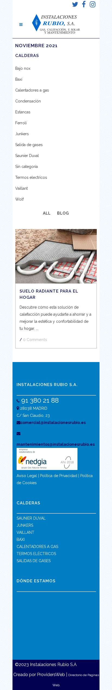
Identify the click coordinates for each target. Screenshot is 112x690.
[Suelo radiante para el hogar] (56, 256)
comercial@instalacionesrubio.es (53, 422)
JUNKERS (25, 525)
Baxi (18, 79)
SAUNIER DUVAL (31, 518)
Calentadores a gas (32, 90)
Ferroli (21, 123)
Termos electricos (31, 177)
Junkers (22, 134)
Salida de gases (29, 145)
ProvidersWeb (51, 674)
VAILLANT (25, 532)
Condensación (28, 101)
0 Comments (35, 340)
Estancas (22, 112)
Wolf (19, 199)
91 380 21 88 (39, 400)
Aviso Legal (27, 476)
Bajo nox (22, 68)
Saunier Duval (27, 155)
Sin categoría (26, 166)
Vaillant (21, 188)
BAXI (21, 539)
